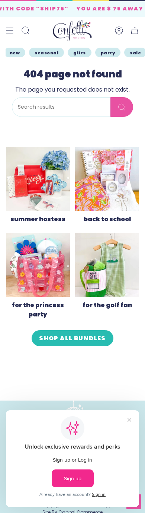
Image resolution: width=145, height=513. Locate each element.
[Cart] (134, 30)
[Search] (121, 107)
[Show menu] (9, 30)
